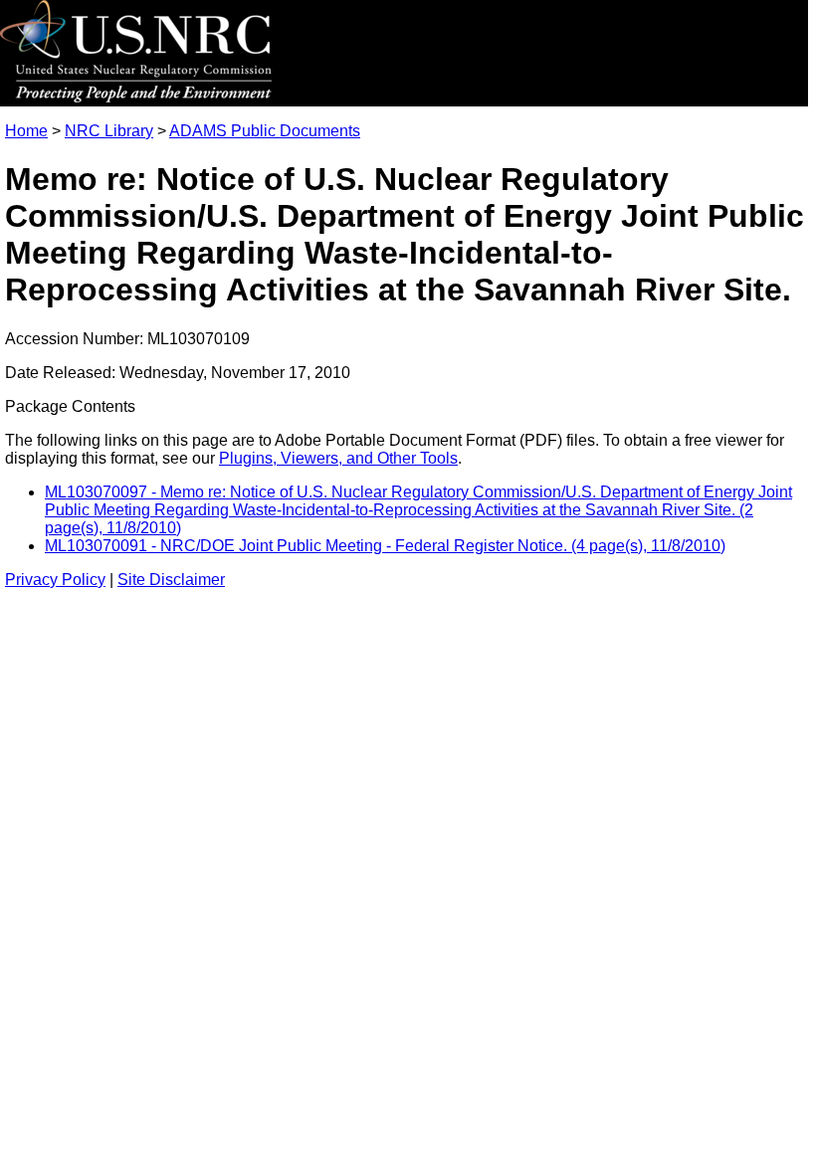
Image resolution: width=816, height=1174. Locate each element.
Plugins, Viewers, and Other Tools (338, 458)
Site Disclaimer (171, 579)
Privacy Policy (55, 579)
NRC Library (109, 130)
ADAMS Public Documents (264, 130)
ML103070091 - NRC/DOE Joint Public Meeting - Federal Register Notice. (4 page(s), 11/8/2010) (385, 545)
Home (26, 130)
